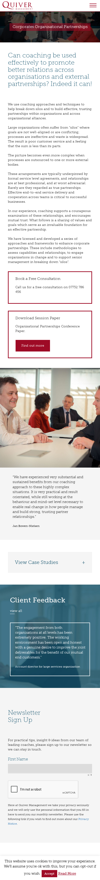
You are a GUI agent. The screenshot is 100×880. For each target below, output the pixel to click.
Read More (67, 873)
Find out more (32, 346)
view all (16, 611)
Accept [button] (49, 873)
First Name (18, 759)
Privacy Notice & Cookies (23, 853)
